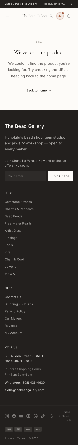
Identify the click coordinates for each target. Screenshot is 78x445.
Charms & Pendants (19, 209)
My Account (13, 333)
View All (11, 274)
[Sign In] (60, 16)
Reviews (11, 326)
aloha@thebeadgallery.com (24, 390)
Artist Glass (13, 230)
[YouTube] (21, 416)
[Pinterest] (28, 416)
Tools (9, 245)
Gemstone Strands (18, 202)
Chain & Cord (14, 259)
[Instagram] (7, 416)
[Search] (51, 16)
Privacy (9, 438)
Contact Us (13, 297)
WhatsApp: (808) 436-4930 (25, 382)
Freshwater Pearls (18, 223)
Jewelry (11, 266)
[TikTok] (43, 416)
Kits (7, 252)
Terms (21, 438)
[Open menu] (7, 16)
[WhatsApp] (36, 416)
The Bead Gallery (34, 16)
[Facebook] (14, 416)
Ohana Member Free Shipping (21, 3)
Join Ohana (60, 176)
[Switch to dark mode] (52, 416)
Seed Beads (13, 216)
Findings (11, 238)
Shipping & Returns (19, 304)
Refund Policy (15, 311)
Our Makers (13, 318)
